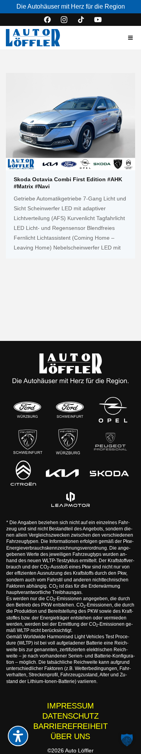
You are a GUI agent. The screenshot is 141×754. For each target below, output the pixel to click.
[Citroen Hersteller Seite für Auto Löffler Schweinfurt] (23, 473)
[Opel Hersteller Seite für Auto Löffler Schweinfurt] (113, 410)
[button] (130, 37)
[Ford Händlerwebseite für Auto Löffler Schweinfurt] (69, 410)
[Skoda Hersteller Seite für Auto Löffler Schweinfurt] (109, 473)
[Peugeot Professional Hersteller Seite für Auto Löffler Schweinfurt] (110, 441)
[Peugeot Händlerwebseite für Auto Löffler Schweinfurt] (28, 441)
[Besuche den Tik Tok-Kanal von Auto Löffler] (81, 19)
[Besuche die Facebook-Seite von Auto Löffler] (47, 19)
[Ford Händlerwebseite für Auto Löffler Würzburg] (27, 410)
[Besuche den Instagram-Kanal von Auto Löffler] (64, 19)
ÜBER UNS (70, 736)
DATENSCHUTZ (70, 716)
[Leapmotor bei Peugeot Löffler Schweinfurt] (70, 499)
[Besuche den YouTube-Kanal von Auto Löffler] (98, 19)
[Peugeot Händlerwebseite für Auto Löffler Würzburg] (68, 441)
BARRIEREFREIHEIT (70, 726)
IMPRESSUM (70, 705)
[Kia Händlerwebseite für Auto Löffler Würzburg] (62, 473)
